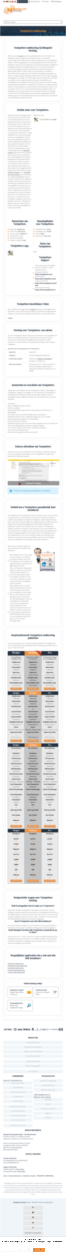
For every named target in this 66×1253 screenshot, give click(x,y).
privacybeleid (5, 1244)
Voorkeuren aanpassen (9, 1249)
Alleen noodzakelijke (25, 1249)
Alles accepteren (38, 1249)
